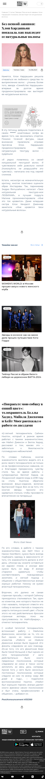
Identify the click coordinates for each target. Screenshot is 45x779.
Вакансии (30, 740)
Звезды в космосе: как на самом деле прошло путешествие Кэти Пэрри (20, 338)
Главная (5, 12)
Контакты (36, 736)
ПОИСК (40, 731)
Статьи (11, 12)
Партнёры (39, 740)
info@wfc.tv (35, 761)
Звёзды (18, 12)
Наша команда (9, 740)
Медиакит (20, 740)
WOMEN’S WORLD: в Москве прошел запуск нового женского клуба (20, 286)
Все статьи (35, 245)
